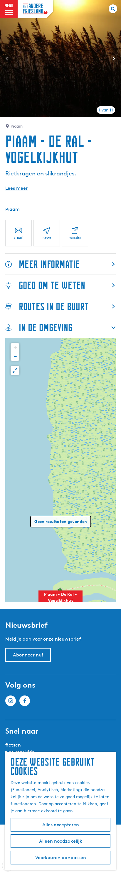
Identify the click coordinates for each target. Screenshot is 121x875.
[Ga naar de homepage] (35, 9)
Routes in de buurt (54, 306)
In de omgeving (45, 327)
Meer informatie (49, 264)
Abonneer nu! (28, 655)
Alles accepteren (60, 824)
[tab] (106, 110)
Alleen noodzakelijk (60, 841)
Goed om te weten (52, 285)
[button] (60, 600)
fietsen (13, 745)
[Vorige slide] (7, 58)
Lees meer (16, 188)
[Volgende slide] (114, 58)
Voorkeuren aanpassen (60, 857)
